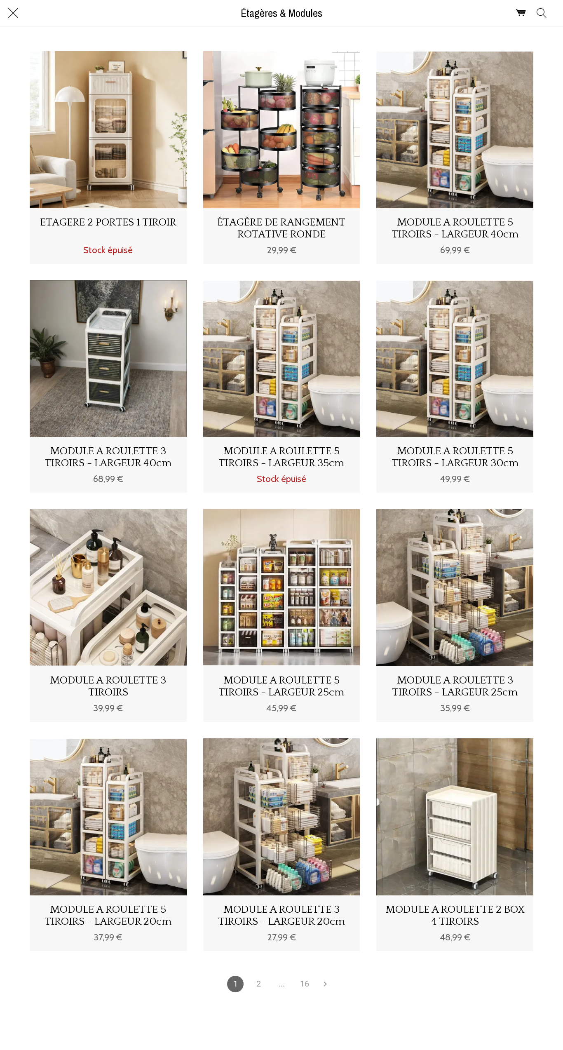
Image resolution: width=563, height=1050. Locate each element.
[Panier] (521, 13)
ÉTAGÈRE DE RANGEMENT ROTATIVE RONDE (281, 228)
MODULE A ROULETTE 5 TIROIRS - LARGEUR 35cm (281, 457)
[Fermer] (13, 13)
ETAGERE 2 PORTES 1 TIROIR (108, 222)
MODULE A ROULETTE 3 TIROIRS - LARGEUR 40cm (108, 457)
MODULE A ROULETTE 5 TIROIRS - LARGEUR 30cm (455, 457)
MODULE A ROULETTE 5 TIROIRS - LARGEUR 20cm (108, 916)
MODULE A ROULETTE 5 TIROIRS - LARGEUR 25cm (281, 686)
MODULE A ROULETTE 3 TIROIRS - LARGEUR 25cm (455, 686)
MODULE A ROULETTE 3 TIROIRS (108, 686)
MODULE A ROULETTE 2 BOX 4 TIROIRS (455, 916)
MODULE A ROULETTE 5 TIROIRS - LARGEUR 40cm (455, 228)
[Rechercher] (541, 13)
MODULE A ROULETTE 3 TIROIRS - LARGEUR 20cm (281, 916)
